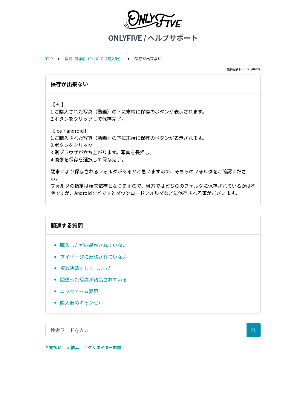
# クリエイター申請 (102, 347)
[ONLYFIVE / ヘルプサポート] (153, 20)
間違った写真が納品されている (93, 279)
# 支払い (53, 347)
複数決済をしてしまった (86, 268)
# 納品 (73, 347)
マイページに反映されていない (93, 256)
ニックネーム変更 (79, 291)
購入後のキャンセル (81, 302)
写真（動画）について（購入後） (94, 58)
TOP (49, 58)
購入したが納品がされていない (93, 245)
